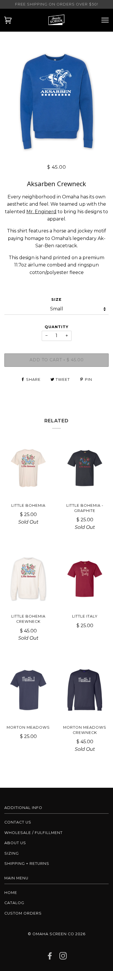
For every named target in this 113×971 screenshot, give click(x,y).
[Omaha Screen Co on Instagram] (63, 957)
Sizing (11, 853)
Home (10, 892)
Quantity (56, 327)
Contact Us (17, 822)
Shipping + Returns (26, 863)
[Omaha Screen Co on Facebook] (50, 957)
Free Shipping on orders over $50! (56, 4)
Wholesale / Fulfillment (33, 832)
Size (56, 299)
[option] (56, 101)
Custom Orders (23, 913)
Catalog (14, 903)
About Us (15, 843)
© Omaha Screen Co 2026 (56, 934)
